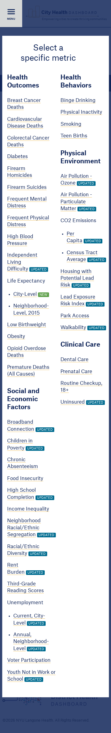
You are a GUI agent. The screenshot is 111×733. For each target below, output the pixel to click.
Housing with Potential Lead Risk (77, 278)
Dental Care (74, 359)
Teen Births (73, 135)
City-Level (25, 294)
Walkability (73, 327)
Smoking (70, 124)
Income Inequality (28, 509)
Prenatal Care (76, 371)
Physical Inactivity (81, 112)
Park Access (74, 315)
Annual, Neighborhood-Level (31, 641)
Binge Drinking (78, 100)
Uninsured (72, 402)
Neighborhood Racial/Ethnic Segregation (24, 527)
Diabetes (17, 156)
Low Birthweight (26, 324)
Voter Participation (29, 660)
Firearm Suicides (27, 187)
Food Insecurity (25, 478)
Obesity (16, 336)
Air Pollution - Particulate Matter (76, 202)
